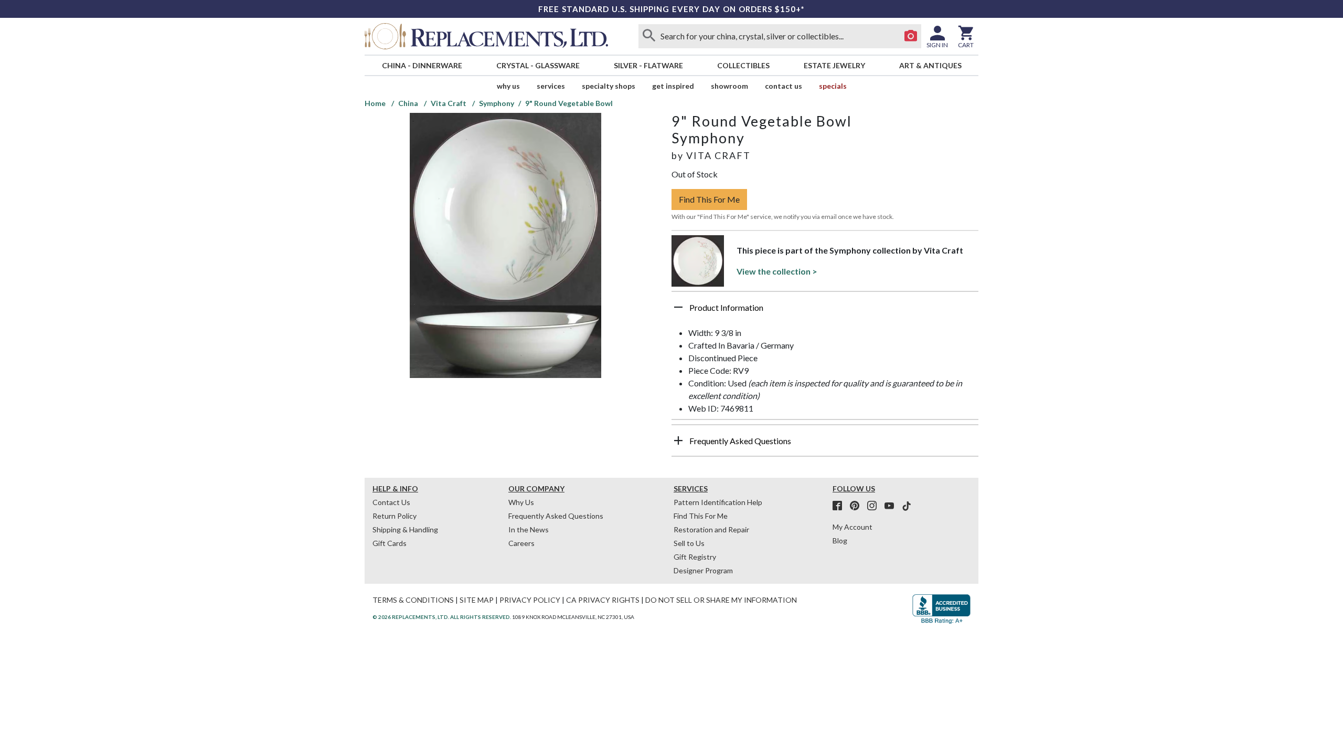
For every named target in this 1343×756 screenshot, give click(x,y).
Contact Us (783, 85)
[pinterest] (858, 506)
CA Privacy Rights (602, 599)
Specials (833, 85)
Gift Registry (695, 556)
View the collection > (777, 271)
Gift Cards (389, 543)
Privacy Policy (529, 599)
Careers (521, 543)
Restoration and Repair (711, 529)
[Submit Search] (648, 36)
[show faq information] (678, 440)
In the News (528, 529)
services (551, 85)
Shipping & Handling (405, 529)
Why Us (521, 502)
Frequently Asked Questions (555, 515)
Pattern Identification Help (718, 502)
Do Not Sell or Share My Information (721, 599)
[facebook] (840, 506)
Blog (840, 540)
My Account (852, 526)
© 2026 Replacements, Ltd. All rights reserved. (441, 617)
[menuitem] (422, 65)
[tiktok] (906, 506)
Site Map (477, 599)
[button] (825, 311)
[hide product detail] (678, 307)
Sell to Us (689, 543)
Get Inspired (673, 85)
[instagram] (875, 506)
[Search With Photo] (910, 36)
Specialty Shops (608, 85)
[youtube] (892, 506)
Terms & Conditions (413, 599)
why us (508, 85)
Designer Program (703, 570)
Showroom (729, 85)
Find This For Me (709, 199)
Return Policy (394, 515)
